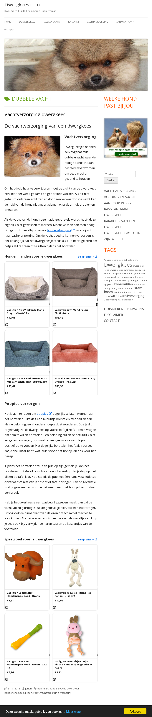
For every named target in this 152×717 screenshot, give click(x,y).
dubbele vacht (57, 688)
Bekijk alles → (88, 256)
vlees (106, 299)
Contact (112, 320)
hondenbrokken (112, 277)
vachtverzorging (49, 692)
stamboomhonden (123, 292)
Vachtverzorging (97, 21)
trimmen (137, 292)
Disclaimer (113, 314)
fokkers (112, 273)
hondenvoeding (121, 280)
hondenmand (127, 277)
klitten (28, 692)
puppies (44, 414)
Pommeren (139, 284)
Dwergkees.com (22, 4)
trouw (107, 296)
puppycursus (117, 288)
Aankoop (108, 260)
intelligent (135, 280)
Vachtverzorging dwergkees (34, 114)
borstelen (42, 688)
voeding (113, 299)
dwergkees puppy (132, 270)
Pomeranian (123, 284)
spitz (131, 288)
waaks (120, 299)
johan (28, 688)
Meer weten (74, 711)
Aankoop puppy (125, 21)
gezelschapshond (124, 273)
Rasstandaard (51, 21)
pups (126, 288)
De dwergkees (27, 21)
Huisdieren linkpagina (124, 309)
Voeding (9, 30)
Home (7, 21)
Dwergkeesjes (116, 270)
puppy (107, 288)
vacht (36, 692)
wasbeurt (65, 692)
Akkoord (135, 711)
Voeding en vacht (120, 197)
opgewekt (108, 284)
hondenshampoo (61, 230)
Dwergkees (73, 688)
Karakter (73, 21)
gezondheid (140, 273)
